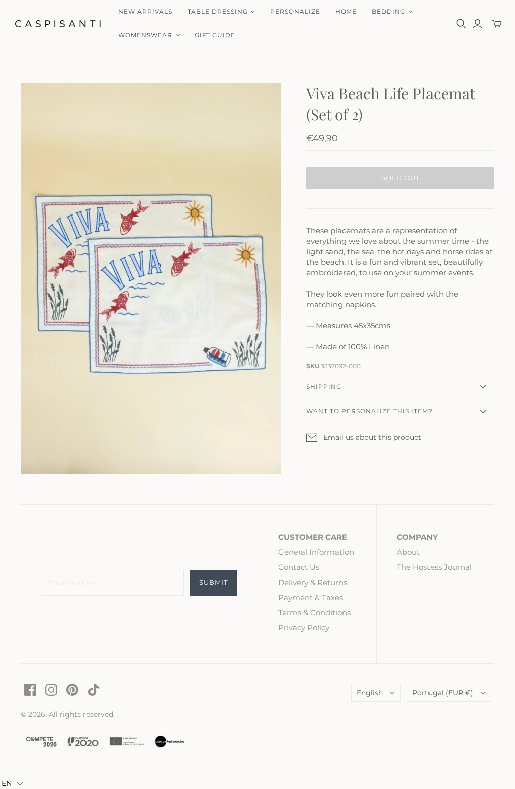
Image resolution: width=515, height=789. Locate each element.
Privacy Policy (303, 627)
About (408, 552)
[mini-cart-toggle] (497, 23)
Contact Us (298, 567)
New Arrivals (145, 11)
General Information (316, 552)
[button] (12, 783)
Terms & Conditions (314, 612)
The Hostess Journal (434, 567)
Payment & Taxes (310, 597)
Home (346, 11)
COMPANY (417, 537)
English (370, 692)
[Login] (477, 23)
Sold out (400, 178)
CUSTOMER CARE (312, 537)
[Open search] (461, 24)
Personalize (295, 11)
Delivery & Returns (312, 582)
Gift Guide (215, 35)
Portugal (442, 692)
